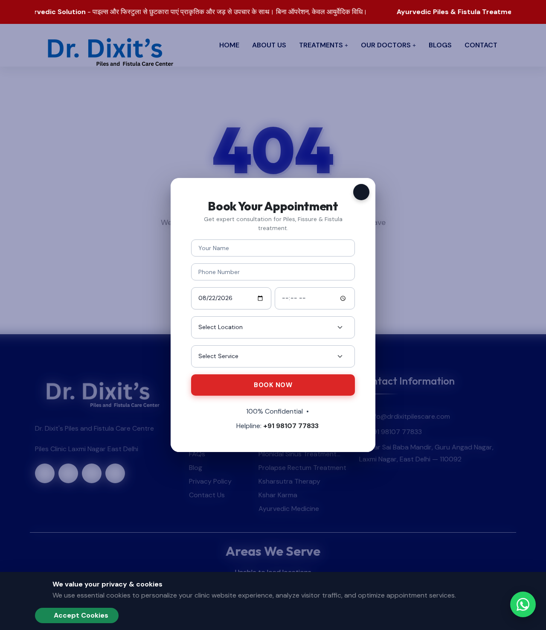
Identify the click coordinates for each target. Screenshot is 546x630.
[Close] (361, 192)
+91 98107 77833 (291, 425)
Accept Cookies (80, 615)
